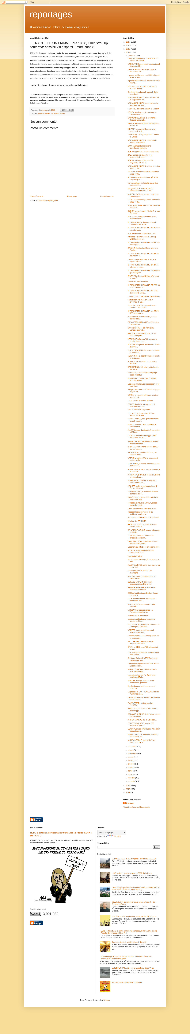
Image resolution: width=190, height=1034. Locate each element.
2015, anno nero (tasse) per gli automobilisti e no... (140, 156)
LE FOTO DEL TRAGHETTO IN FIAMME (144, 296)
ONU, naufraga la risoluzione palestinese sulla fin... (139, 147)
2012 (128, 789)
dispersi (41, 114)
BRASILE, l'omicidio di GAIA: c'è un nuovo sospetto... (142, 335)
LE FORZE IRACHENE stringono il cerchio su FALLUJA (134, 859)
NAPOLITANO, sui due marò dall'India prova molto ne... (143, 736)
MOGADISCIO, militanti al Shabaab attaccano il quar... (142, 481)
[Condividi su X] (67, 110)
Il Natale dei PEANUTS (137, 521)
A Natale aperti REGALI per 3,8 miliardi (143, 518)
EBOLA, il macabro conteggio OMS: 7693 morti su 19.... (142, 437)
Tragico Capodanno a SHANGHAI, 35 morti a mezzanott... (143, 59)
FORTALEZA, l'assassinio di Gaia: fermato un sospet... (141, 414)
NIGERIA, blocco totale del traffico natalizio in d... (141, 577)
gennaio (131, 781)
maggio (131, 767)
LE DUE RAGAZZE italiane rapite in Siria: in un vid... (142, 71)
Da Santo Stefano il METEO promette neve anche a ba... (142, 659)
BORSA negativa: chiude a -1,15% (141, 233)
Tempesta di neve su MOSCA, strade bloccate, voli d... (142, 504)
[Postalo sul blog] (64, 110)
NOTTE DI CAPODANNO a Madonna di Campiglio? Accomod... (143, 626)
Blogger (106, 1000)
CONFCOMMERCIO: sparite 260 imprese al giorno (141, 724)
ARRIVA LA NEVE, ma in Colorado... (142, 720)
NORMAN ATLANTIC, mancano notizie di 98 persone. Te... (143, 99)
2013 (128, 786)
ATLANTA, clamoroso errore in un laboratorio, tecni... (141, 551)
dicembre (132, 55)
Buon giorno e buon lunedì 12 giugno (127, 982)
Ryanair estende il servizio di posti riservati (129, 942)
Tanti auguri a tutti (135, 556)
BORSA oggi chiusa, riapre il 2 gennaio (143, 152)
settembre (132, 754)
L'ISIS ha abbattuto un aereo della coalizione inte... (141, 600)
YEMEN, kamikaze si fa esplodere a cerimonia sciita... (142, 113)
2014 (128, 52)
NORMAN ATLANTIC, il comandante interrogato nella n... (142, 141)
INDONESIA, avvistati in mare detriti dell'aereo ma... (142, 218)
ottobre (131, 750)
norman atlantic (59, 114)
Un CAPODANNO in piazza (139, 410)
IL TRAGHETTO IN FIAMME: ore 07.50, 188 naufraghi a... (143, 312)
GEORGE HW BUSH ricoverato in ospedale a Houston (141, 589)
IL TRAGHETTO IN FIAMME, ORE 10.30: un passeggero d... (144, 286)
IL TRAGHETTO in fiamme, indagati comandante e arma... (142, 223)
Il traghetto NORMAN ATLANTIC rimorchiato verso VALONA (140, 190)
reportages (51, 14)
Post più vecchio (107, 196)
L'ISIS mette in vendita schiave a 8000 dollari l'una (132, 873)
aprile (130, 771)
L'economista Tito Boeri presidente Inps (143, 547)
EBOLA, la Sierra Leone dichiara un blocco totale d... (142, 526)
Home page (72, 196)
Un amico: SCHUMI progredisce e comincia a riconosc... (141, 306)
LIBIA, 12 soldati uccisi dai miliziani (142, 509)
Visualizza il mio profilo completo (136, 807)
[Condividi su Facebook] (70, 110)
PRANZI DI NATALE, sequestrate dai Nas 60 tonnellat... (142, 670)
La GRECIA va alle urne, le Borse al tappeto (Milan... (142, 260)
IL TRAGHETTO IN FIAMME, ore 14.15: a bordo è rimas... (143, 266)
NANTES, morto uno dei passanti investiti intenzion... (141, 631)
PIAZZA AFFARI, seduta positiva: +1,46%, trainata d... (140, 642)
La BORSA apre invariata (138, 282)
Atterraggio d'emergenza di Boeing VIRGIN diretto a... (142, 238)
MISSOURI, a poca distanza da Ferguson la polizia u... (140, 611)
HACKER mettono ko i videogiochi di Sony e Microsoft (142, 487)
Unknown (130, 803)
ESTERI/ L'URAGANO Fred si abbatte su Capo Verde (133, 968)
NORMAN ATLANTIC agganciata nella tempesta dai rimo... (143, 104)
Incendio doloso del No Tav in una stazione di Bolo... (141, 676)
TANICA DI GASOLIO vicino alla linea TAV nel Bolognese (142, 542)
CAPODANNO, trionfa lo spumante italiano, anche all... (142, 119)
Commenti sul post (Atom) (48, 201)
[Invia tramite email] (61, 110)
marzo (130, 774)
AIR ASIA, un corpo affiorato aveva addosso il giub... (141, 130)
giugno (131, 764)
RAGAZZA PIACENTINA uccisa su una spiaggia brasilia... (143, 442)
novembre (132, 747)
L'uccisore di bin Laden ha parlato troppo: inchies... (141, 620)
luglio (130, 760)
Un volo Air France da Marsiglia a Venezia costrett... (141, 329)
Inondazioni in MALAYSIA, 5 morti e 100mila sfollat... (142, 379)
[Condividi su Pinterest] (72, 110)
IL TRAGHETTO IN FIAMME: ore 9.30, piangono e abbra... (143, 292)
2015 (128, 49)
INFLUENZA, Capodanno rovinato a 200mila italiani (142, 87)
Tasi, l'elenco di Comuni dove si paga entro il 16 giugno (134, 916)
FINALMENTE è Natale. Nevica (140, 401)
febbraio (131, 778)
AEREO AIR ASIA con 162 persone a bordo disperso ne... (142, 340)
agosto (131, 757)
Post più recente (36, 196)
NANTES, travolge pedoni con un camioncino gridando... (141, 682)
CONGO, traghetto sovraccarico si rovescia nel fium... (141, 405)
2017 (128, 42)
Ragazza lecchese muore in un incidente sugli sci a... (140, 513)
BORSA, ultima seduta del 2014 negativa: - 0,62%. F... (140, 162)
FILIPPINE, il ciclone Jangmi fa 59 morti (143, 109)
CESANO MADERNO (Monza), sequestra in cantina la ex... (140, 583)
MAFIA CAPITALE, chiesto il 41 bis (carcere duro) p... (141, 741)
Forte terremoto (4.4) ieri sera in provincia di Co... (140, 301)
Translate (117, 836)
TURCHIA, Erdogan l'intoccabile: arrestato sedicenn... (141, 537)
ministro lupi (49, 114)
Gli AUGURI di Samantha (138, 615)
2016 (128, 45)
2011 (128, 793)
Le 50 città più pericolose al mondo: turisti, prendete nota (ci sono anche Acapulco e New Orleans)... (136, 889)
